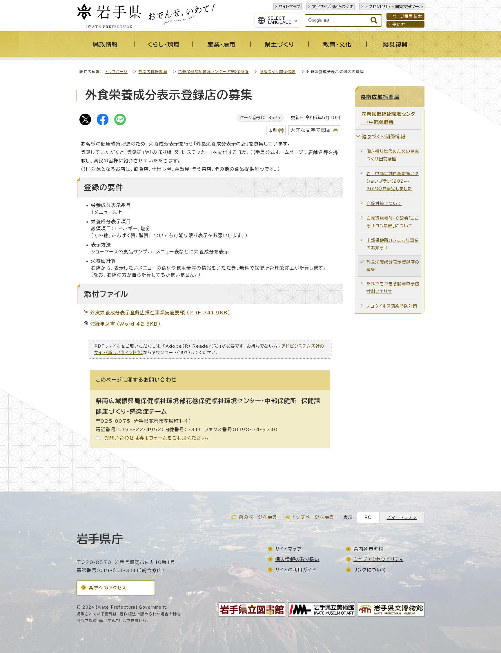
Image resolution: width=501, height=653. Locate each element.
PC (368, 517)
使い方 (399, 24)
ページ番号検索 (407, 16)
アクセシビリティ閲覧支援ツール (394, 6)
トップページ (116, 72)
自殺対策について (384, 203)
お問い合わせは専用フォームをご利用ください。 (157, 438)
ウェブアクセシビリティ (378, 559)
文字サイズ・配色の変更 (332, 6)
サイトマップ (289, 6)
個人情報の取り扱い (297, 559)
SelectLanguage (279, 20)
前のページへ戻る (258, 517)
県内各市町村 (368, 549)
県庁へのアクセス (107, 587)
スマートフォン (402, 517)
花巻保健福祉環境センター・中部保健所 (213, 72)
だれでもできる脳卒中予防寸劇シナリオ (392, 287)
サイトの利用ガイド (295, 569)
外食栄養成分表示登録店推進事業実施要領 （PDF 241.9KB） (160, 312)
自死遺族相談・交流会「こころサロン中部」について (392, 222)
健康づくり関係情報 (278, 72)
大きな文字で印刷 (311, 130)
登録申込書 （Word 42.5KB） (125, 324)
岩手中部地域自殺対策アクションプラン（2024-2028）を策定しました (392, 181)
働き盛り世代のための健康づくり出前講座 (392, 155)
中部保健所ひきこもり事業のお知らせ (392, 244)
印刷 (272, 130)
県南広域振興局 (152, 72)
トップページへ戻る (313, 517)
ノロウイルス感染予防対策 (391, 306)
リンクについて (369, 569)
